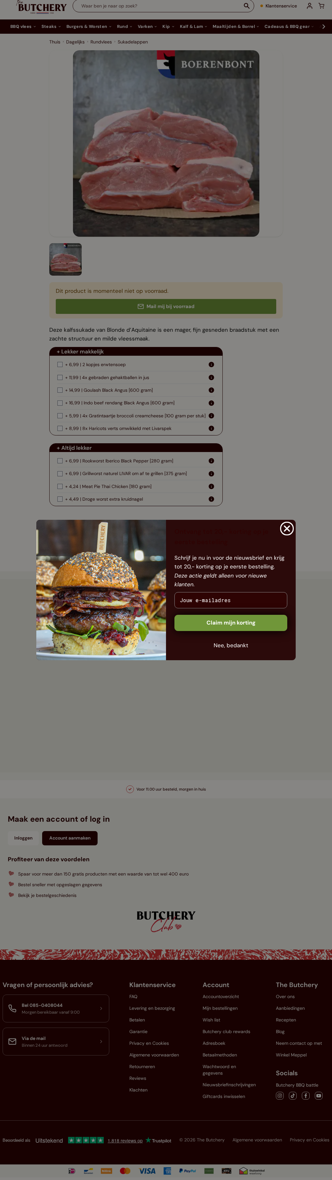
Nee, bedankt (231, 645)
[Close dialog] (287, 528)
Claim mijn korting (231, 622)
